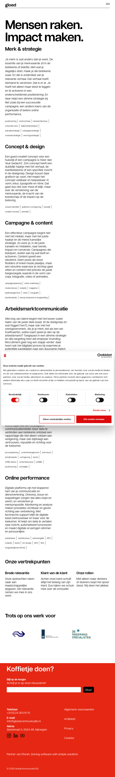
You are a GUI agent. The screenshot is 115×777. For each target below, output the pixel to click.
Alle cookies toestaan (93, 419)
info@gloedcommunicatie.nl (24, 721)
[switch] (43, 400)
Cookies (69, 738)
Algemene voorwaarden (79, 709)
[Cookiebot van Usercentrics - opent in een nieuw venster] (99, 356)
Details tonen (99, 410)
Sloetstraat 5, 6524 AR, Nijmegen (27, 729)
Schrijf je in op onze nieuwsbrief (26, 683)
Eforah (26, 754)
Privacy (68, 728)
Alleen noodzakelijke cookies (57, 419)
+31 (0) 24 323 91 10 (18, 712)
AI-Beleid (69, 718)
